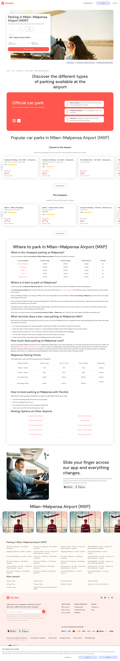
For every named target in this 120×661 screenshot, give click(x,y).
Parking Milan (19, 71)
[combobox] (30, 37)
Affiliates (77, 613)
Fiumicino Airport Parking (35, 425)
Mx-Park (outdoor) (67, 290)
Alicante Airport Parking (84, 416)
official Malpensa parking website (29, 347)
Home (8, 71)
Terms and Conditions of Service (17, 638)
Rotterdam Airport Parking (84, 425)
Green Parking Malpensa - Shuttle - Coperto (19, 556)
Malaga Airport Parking (84, 434)
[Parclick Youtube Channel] (112, 597)
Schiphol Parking (84, 420)
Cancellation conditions (38, 638)
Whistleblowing (90, 638)
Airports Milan (29, 71)
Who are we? (65, 607)
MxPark (23, 270)
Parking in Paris (11, 584)
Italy (13, 71)
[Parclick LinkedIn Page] (105, 597)
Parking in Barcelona (66, 581)
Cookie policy (52, 638)
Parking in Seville (38, 584)
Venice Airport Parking (35, 434)
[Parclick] (7, 3)
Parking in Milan (11, 581)
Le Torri (23, 273)
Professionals (78, 607)
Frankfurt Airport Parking (35, 420)
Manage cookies (65, 638)
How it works (65, 610)
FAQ (92, 610)
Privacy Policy (77, 638)
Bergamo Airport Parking (85, 430)
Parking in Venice (11, 587)
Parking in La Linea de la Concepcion (98, 584)
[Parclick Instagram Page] (101, 597)
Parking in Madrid (93, 581)
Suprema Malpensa (22, 264)
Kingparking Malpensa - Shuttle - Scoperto (19, 551)
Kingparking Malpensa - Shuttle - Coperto (73, 551)
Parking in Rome (38, 581)
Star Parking (23, 267)
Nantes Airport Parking (35, 430)
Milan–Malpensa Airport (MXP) (42, 71)
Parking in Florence (66, 584)
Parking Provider (79, 610)
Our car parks (65, 613)
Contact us (94, 607)
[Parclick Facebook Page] (108, 597)
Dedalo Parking (23, 277)
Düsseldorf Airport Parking (35, 416)
